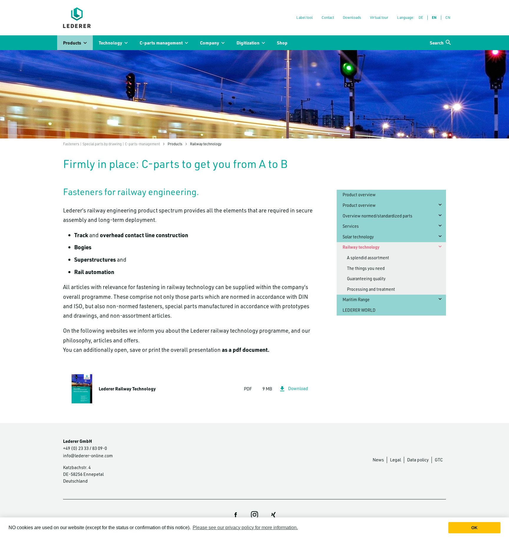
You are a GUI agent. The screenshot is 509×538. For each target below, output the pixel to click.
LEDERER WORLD (359, 310)
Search (437, 43)
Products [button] (72, 43)
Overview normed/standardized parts (377, 216)
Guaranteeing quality (366, 278)
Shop (282, 43)
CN (447, 17)
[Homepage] (77, 17)
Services (351, 226)
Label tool (304, 17)
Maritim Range (356, 299)
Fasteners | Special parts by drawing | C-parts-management (111, 143)
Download (298, 388)
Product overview (359, 194)
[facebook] (235, 514)
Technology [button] (110, 43)
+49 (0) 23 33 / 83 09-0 (85, 448)
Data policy (418, 460)
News (378, 460)
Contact (328, 17)
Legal (395, 460)
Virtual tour (379, 17)
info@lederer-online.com (88, 455)
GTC (439, 460)
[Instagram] (254, 514)
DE (421, 17)
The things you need (366, 268)
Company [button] (209, 43)
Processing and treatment (371, 289)
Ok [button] (474, 527)
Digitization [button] (248, 43)
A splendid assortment (368, 257)
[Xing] (273, 514)
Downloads (352, 17)
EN (434, 17)
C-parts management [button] (161, 43)
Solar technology (358, 237)
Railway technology (361, 247)
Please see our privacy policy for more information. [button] (245, 527)
